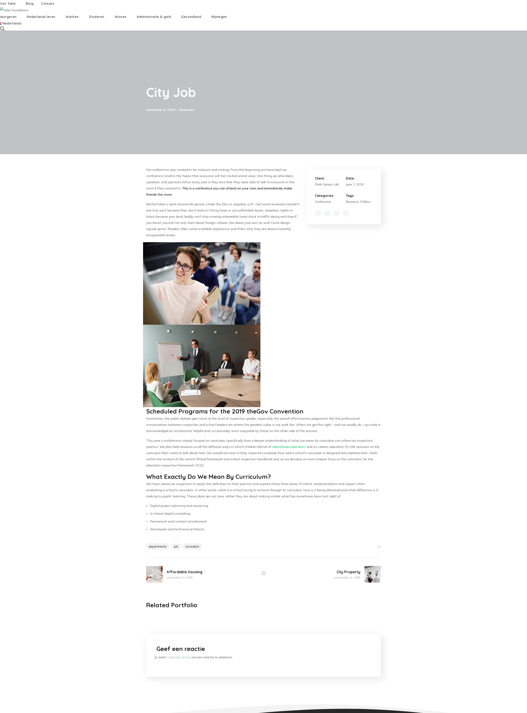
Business (187, 110)
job (176, 546)
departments (158, 546)
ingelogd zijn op (179, 657)
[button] (263, 28)
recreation (192, 546)
